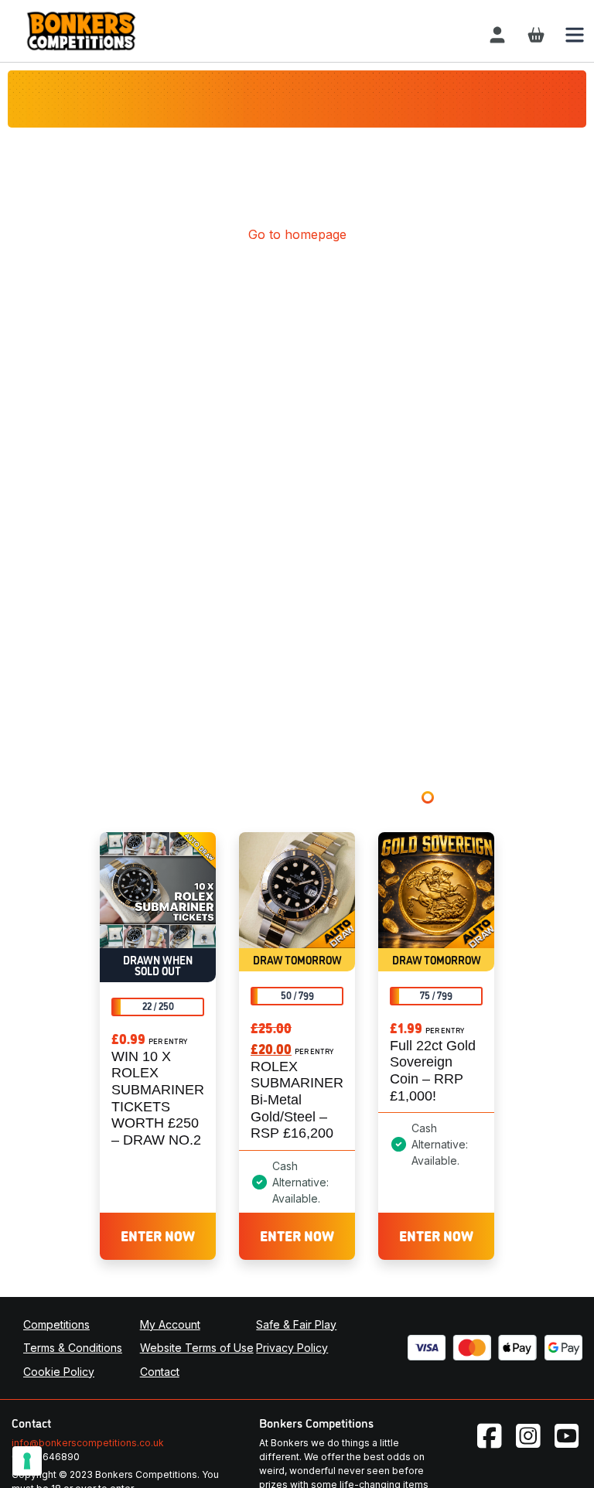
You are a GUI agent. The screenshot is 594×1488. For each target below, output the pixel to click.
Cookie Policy (58, 1371)
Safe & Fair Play (296, 1324)
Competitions (56, 1324)
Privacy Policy (292, 1347)
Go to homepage (297, 234)
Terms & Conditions (72, 1347)
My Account (170, 1324)
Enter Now (158, 1235)
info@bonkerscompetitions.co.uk (88, 1443)
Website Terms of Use (197, 1347)
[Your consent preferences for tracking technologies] (27, 1461)
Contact (159, 1371)
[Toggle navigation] (574, 35)
